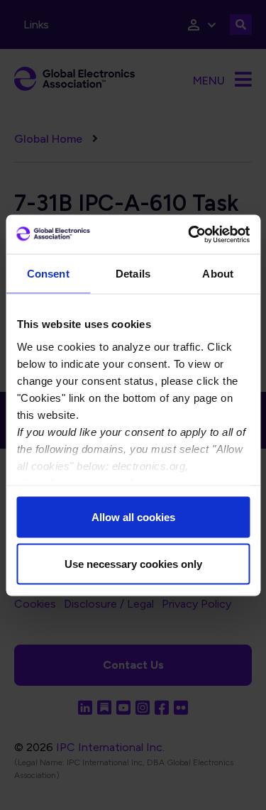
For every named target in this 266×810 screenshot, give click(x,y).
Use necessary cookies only (133, 563)
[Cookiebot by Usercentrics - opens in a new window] (189, 234)
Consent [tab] (48, 274)
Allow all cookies (133, 517)
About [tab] (217, 274)
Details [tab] (133, 274)
